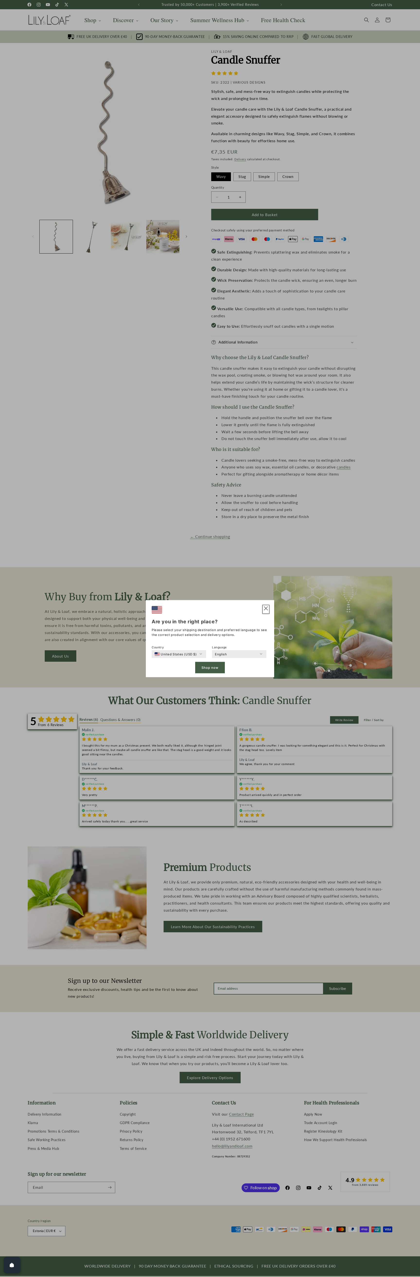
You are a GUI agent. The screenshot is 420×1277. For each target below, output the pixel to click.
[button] (265, 609)
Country (158, 647)
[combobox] (176, 654)
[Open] (12, 1265)
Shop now (210, 667)
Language (219, 647)
